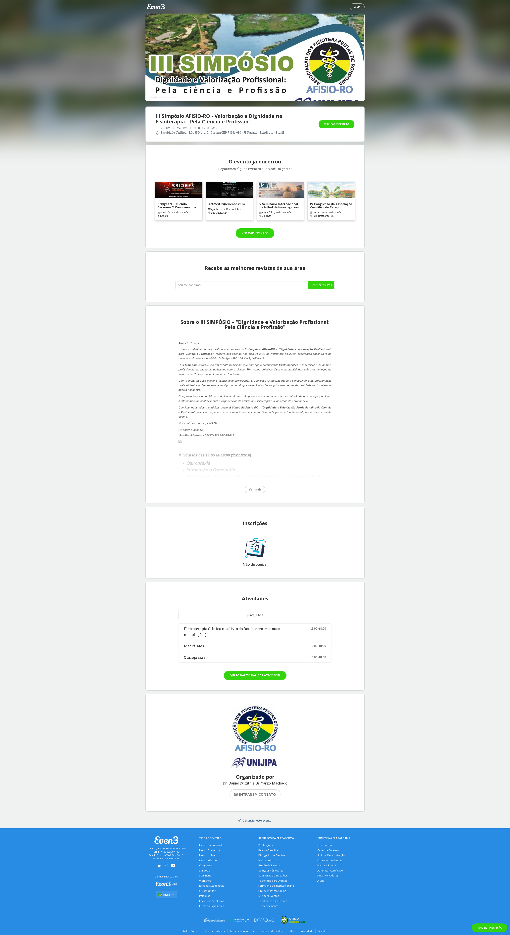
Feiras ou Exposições (211, 906)
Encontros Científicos (211, 901)
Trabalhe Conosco (190, 931)
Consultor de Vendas (329, 860)
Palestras (204, 896)
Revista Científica (268, 850)
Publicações (265, 845)
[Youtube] (173, 867)
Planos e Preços (326, 865)
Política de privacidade (300, 931)
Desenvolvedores (327, 875)
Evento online (207, 855)
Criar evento (324, 845)
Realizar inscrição (336, 124)
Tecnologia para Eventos (272, 880)
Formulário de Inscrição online (276, 885)
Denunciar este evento (257, 820)
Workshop (205, 880)
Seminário (205, 875)
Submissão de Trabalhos (272, 875)
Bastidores (324, 931)
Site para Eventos (268, 896)
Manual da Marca (215, 931)
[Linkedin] (159, 867)
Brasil (166, 895)
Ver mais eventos (255, 233)
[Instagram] (166, 867)
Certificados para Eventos (273, 901)
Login (357, 6)
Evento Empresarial (210, 845)
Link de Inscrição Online (272, 891)
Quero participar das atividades (255, 675)
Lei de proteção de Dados (267, 931)
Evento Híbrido (208, 860)
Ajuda (320, 880)
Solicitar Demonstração (331, 855)
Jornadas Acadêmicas (211, 885)
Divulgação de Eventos (271, 855)
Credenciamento (268, 906)
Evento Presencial (209, 850)
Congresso (205, 865)
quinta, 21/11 (254, 615)
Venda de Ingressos (270, 860)
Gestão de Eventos (269, 865)
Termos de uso (239, 931)
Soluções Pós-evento (270, 870)
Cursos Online (207, 891)
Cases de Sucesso (328, 850)
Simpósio (204, 870)
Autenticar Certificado (330, 870)
